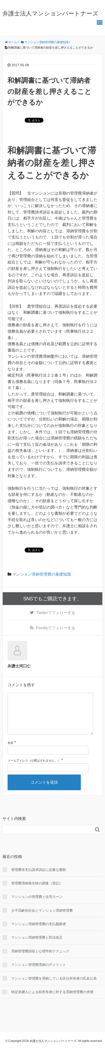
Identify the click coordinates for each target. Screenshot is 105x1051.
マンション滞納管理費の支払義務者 (38, 924)
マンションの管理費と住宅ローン (37, 897)
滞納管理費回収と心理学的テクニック (40, 951)
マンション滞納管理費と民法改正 (37, 937)
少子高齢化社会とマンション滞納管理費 (42, 910)
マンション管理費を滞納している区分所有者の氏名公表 (54, 978)
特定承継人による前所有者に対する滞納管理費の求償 (52, 992)
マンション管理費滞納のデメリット (38, 965)
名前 (10, 743)
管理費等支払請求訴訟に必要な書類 (38, 870)
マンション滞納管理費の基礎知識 (41, 574)
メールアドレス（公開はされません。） (34, 760)
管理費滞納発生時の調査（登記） (37, 883)
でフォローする (55, 613)
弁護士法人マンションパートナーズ (50, 13)
